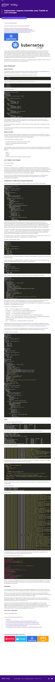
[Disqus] (27, 661)
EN (3, 0)
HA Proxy (8, 153)
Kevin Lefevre (16, 17)
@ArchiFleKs (14, 610)
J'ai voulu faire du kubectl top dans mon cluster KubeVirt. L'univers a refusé (22, 622)
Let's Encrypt (36, 175)
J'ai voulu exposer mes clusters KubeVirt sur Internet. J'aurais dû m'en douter (23, 624)
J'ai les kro (8, 619)
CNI (48, 230)
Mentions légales (17, 678)
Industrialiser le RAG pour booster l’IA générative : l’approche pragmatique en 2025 (24, 627)
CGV (22, 678)
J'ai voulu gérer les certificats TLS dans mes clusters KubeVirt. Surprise (21, 621)
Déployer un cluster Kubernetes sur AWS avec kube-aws (16, 28)
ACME (27, 175)
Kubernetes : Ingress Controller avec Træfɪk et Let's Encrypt (17, 32)
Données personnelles (29, 678)
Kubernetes (23, 17)
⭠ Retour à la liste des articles (10, 22)
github (42, 329)
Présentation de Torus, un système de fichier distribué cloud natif (18, 29)
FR (2, 0)
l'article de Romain (32, 59)
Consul (21, 61)
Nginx (7, 152)
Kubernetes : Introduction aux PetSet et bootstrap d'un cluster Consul (19, 30)
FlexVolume (35, 604)
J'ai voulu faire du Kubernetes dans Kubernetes (16, 625)
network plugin (11, 232)
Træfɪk (22, 54)
